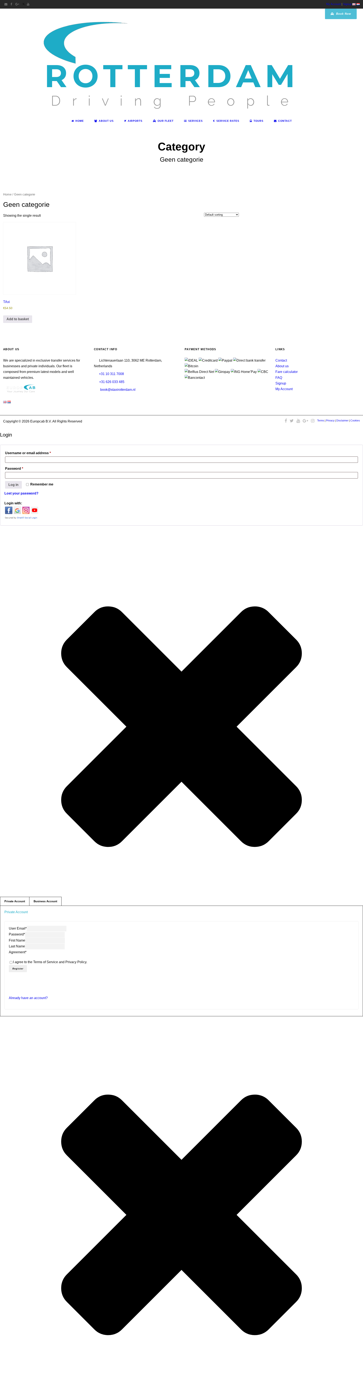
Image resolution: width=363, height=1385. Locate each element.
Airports (135, 120)
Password (21, 468)
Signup (347, 4)
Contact (285, 120)
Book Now (343, 13)
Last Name (17, 946)
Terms (320, 420)
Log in (13, 485)
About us (282, 366)
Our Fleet (166, 120)
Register (17, 968)
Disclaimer (342, 420)
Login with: (13, 503)
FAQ (278, 377)
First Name (17, 940)
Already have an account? (28, 998)
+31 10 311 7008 (111, 374)
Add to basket (18, 319)
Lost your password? (21, 493)
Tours (258, 120)
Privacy (330, 420)
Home (79, 120)
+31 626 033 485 (111, 382)
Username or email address (35, 453)
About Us (106, 120)
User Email (18, 928)
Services (195, 120)
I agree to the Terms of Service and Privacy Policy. (50, 962)
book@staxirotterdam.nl (117, 389)
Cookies (355, 420)
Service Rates (227, 120)
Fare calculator (286, 372)
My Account (333, 4)
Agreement (17, 952)
